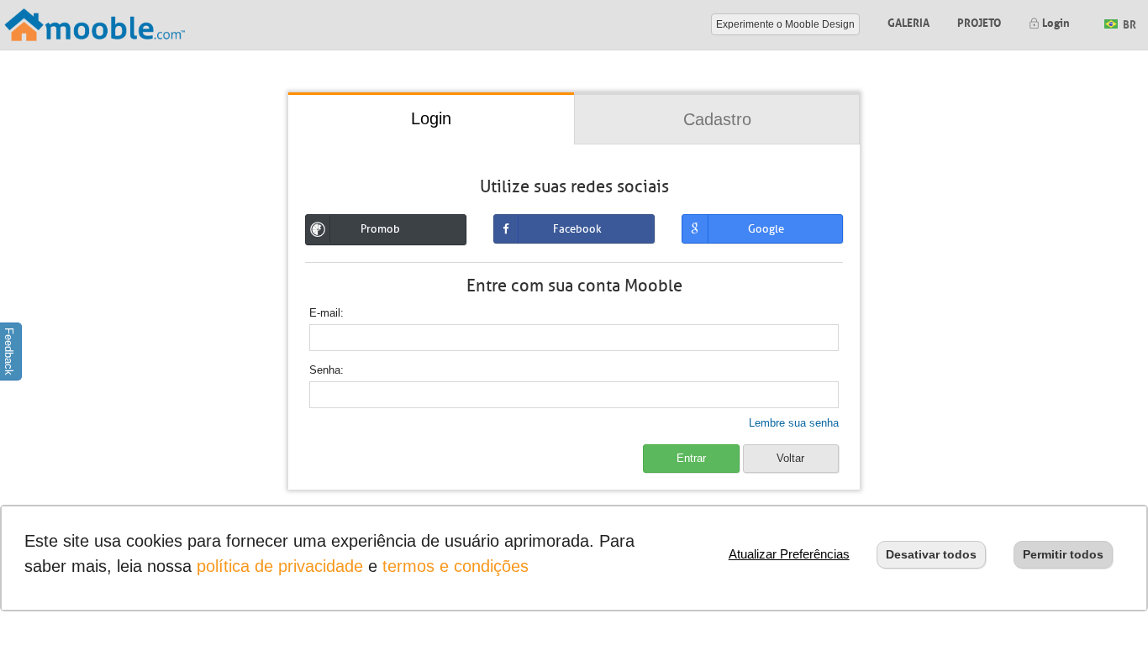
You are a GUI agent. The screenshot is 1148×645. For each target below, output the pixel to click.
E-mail (324, 313)
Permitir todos (1063, 554)
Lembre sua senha (794, 423)
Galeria (908, 21)
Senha (324, 370)
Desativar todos (931, 554)
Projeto (979, 21)
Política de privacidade (280, 566)
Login (1055, 21)
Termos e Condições (455, 566)
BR (1128, 23)
